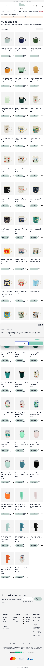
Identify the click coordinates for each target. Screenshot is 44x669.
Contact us (15, 626)
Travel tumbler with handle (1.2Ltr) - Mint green (21, 506)
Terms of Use (29, 602)
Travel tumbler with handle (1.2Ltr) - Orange (6, 569)
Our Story (5, 617)
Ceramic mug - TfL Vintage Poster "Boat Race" (21, 229)
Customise (21, 343)
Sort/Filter (40, 29)
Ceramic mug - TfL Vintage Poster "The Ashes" (35, 261)
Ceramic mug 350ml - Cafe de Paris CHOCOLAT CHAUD (7, 293)
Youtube (27, 623)
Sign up (38, 599)
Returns (14, 619)
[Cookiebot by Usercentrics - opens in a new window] (38, 325)
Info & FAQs (15, 621)
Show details (37, 339)
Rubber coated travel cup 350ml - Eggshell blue (7, 474)
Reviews (4, 621)
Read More (3, 26)
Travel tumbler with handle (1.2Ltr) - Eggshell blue (6, 537)
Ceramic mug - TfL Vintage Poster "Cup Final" (21, 261)
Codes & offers (16, 625)
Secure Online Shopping (22, 643)
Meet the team (6, 623)
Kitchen (10, 14)
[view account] (37, 6)
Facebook (27, 617)
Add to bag (5, 56)
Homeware (6, 14)
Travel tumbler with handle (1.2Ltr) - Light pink (35, 506)
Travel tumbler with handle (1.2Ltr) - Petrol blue (21, 537)
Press (14, 623)
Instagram (27, 619)
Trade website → (6, 628)
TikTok (26, 625)
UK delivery (15, 617)
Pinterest (27, 621)
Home (2, 14)
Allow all (36, 343)
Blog (4, 619)
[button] (8, 6)
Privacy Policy (26, 602)
